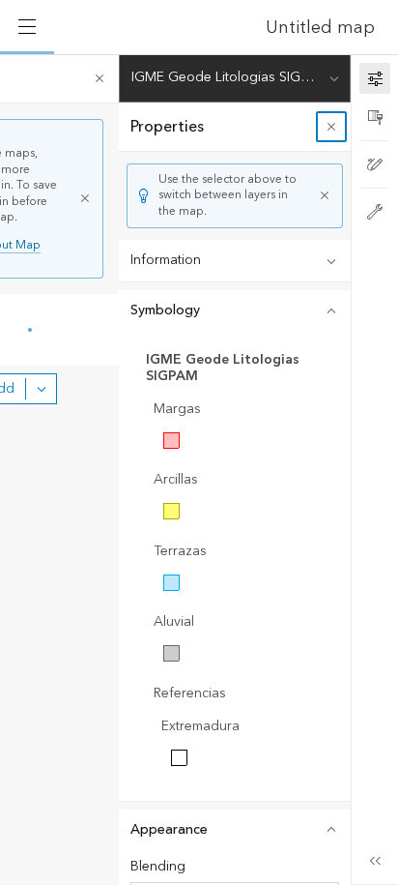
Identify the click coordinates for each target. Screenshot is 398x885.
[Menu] (27, 27)
